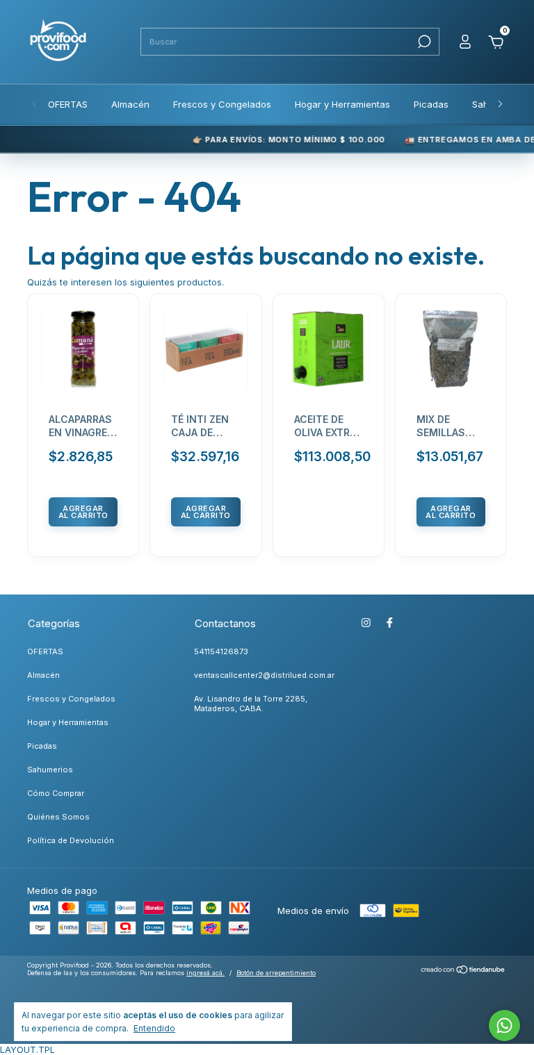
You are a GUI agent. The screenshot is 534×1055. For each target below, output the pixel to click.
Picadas (431, 104)
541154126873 (221, 651)
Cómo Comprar (55, 793)
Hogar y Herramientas (342, 104)
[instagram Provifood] (366, 622)
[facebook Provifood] (390, 622)
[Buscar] (423, 42)
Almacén (130, 104)
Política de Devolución (70, 840)
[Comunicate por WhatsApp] (504, 1025)
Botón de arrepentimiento (276, 973)
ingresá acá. (205, 973)
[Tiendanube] (463, 971)
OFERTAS (68, 104)
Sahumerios (50, 769)
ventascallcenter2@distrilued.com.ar (264, 675)
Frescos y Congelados (222, 104)
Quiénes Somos (58, 817)
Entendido (154, 1028)
